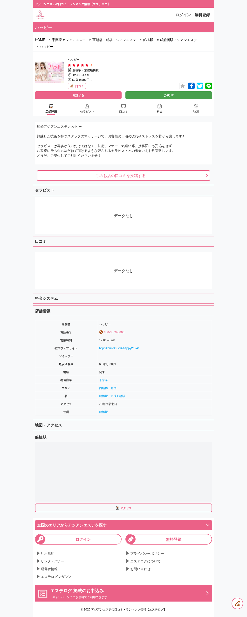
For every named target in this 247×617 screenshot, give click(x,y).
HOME (40, 39)
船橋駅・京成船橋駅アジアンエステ (170, 39)
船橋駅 (103, 412)
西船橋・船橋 (108, 388)
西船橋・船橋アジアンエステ (114, 39)
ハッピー (46, 46)
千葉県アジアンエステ (69, 39)
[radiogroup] (78, 65)
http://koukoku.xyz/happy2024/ (119, 348)
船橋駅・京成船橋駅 (112, 396)
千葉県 (103, 380)
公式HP (169, 95)
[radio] (70, 65)
